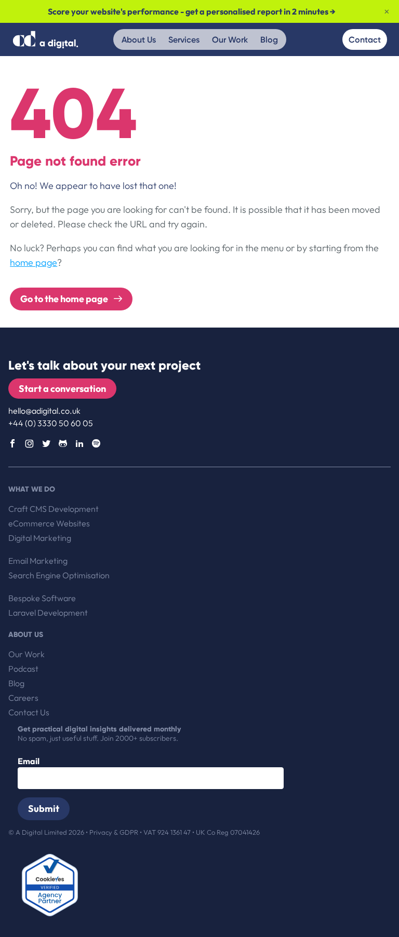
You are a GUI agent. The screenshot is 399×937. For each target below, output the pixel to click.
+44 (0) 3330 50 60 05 (50, 423)
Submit (43, 808)
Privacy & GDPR (114, 832)
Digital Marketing (39, 538)
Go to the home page (65, 299)
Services (184, 39)
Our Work (230, 39)
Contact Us (28, 712)
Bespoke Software (42, 598)
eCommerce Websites (49, 523)
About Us (139, 39)
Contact (365, 39)
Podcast (23, 668)
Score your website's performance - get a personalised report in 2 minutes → (192, 11)
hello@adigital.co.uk (44, 410)
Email (28, 761)
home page (33, 262)
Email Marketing (38, 560)
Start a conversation (62, 389)
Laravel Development (48, 612)
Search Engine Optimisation (59, 575)
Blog (269, 39)
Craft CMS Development (53, 509)
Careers (23, 697)
